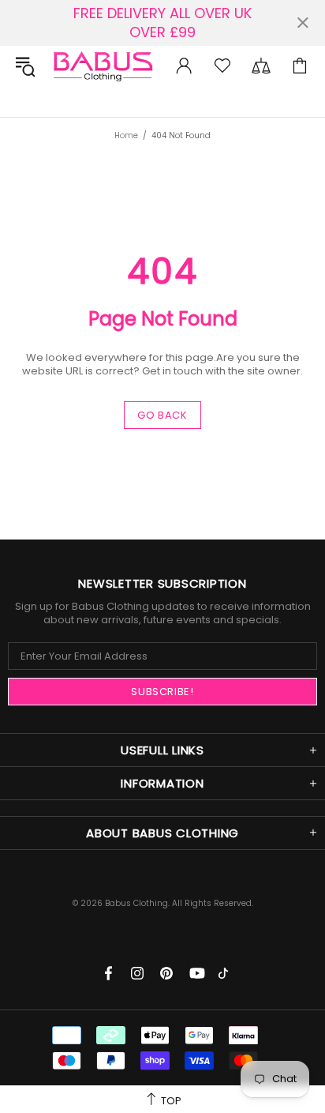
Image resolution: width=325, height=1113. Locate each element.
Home (126, 135)
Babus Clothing (102, 65)
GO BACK (162, 415)
